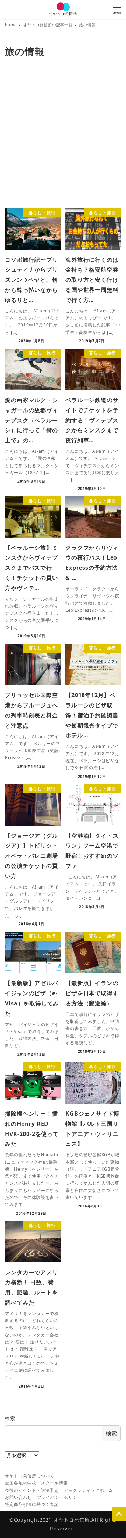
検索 (10, 1418)
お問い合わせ (18, 1497)
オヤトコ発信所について (29, 1476)
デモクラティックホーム (88, 1490)
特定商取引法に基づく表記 (32, 1504)
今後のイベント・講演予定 (32, 1490)
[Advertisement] (63, 135)
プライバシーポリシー (59, 1497)
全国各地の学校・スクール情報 (36, 1483)
